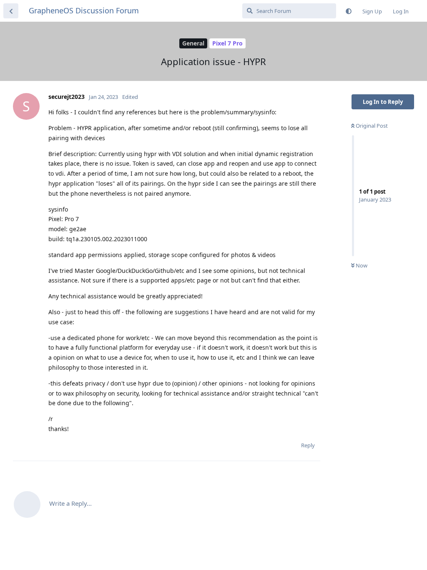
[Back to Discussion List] (10, 10)
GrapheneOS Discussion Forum (84, 10)
